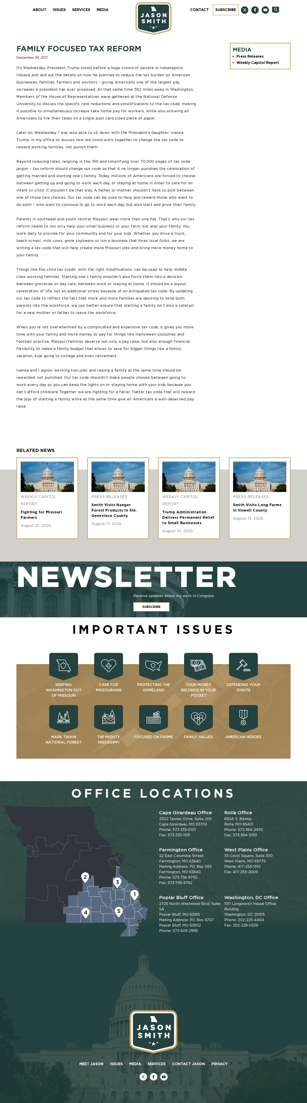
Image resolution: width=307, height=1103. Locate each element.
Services (81, 10)
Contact (199, 10)
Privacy (219, 1064)
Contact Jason (188, 1064)
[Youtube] (265, 10)
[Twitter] (244, 10)
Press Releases (250, 56)
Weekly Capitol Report (257, 63)
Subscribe (225, 10)
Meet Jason (91, 1064)
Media (103, 10)
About (39, 10)
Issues (59, 10)
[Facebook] (255, 10)
